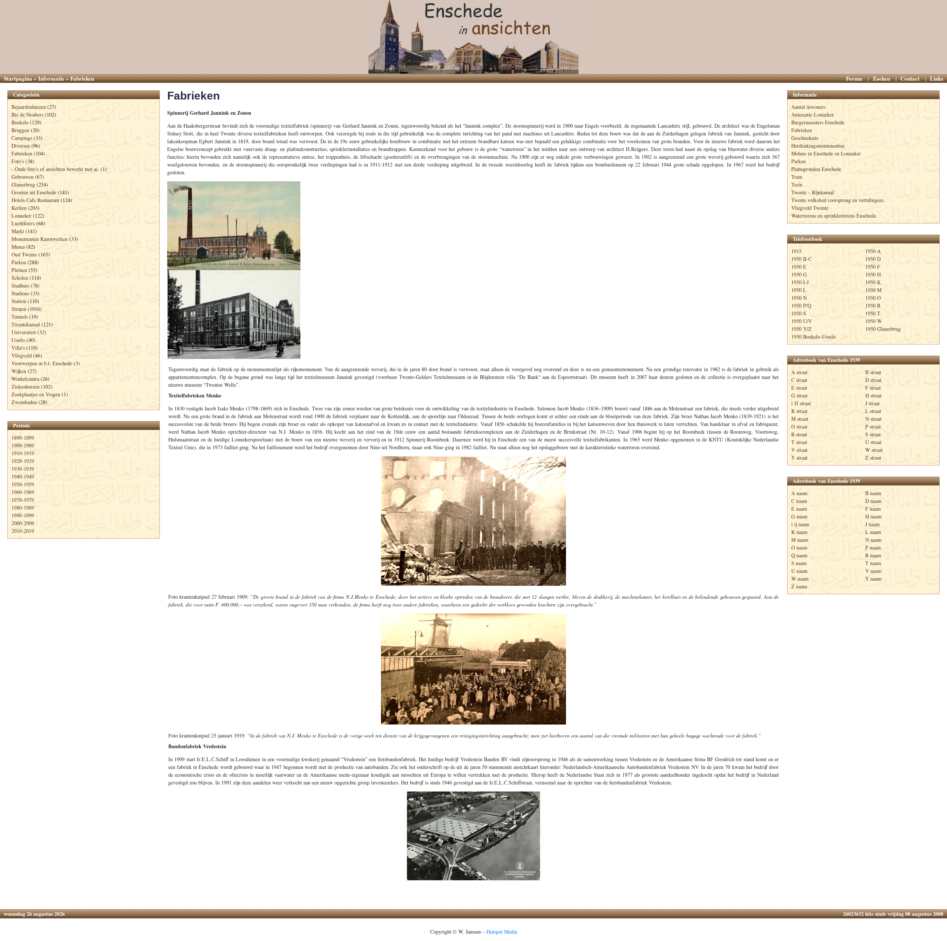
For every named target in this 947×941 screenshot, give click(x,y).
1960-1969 (22, 491)
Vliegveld (21, 355)
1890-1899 (22, 437)
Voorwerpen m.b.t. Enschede (41, 363)
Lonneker (21, 215)
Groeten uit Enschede (33, 192)
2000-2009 (22, 523)
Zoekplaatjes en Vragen (35, 394)
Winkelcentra (25, 378)
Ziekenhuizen (25, 386)
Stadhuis (20, 285)
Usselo (18, 339)
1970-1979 (22, 499)
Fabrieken (21, 153)
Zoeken (881, 78)
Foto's (17, 161)
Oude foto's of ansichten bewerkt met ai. (57, 168)
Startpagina (18, 78)
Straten (18, 308)
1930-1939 (22, 468)
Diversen (20, 145)
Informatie (51, 78)
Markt (17, 231)
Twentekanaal (25, 324)
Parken (18, 262)
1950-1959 (22, 484)
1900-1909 (22, 445)
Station (18, 301)
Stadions (20, 293)
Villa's (18, 347)
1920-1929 (22, 460)
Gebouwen (22, 176)
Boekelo (19, 122)
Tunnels (19, 316)
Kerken (19, 207)
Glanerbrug (23, 184)
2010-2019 (22, 530)
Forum (854, 78)
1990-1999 (22, 515)
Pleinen (19, 269)
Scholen (19, 277)
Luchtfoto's (23, 223)
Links (936, 78)
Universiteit (23, 332)
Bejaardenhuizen (28, 106)
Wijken (18, 370)
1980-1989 (22, 507)
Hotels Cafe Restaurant (35, 200)
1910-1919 (22, 453)
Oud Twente (24, 254)
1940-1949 (22, 476)
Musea (18, 246)
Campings (21, 137)
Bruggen (20, 130)
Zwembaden (24, 402)
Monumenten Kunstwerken (39, 238)
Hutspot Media (501, 931)
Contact (910, 78)
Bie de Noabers (27, 114)
